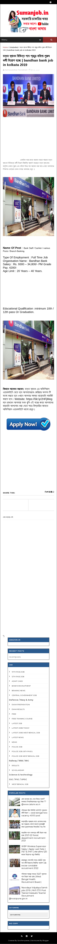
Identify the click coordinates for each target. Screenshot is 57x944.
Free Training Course (22, 719)
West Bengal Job (20, 784)
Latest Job (17, 723)
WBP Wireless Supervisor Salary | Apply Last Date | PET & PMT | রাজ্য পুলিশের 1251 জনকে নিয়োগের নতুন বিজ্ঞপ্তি (34, 850)
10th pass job (18, 672)
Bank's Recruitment (21, 686)
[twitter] (32, 936)
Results (15, 765)
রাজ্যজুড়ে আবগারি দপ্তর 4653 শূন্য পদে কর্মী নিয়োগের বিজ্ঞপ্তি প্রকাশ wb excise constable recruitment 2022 (33, 864)
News (14, 742)
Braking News (18, 691)
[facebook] (50, 2)
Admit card (17, 681)
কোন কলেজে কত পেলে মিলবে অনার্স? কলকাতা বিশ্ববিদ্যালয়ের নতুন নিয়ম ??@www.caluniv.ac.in (33, 802)
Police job (17, 747)
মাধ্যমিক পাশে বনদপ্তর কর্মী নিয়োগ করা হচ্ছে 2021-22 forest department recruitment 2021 (33, 836)
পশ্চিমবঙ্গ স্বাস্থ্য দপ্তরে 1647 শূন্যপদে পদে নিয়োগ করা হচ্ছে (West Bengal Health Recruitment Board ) (33, 878)
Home (5, 47)
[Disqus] (28, 596)
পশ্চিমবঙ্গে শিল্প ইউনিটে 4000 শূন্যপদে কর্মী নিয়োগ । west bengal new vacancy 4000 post (34, 813)
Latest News (18, 737)
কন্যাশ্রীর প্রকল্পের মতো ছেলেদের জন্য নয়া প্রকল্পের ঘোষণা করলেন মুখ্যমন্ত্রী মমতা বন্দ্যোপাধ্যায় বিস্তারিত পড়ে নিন (33, 824)
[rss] (22, 936)
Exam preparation (21, 704)
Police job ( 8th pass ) (22, 751)
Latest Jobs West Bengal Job (26, 733)
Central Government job (24, 695)
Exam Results (18, 709)
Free (14, 714)
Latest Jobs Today (20, 728)
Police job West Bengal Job (25, 756)
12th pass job (18, 677)
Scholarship (18, 770)
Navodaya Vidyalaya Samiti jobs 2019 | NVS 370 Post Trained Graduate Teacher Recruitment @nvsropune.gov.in (28, 893)
